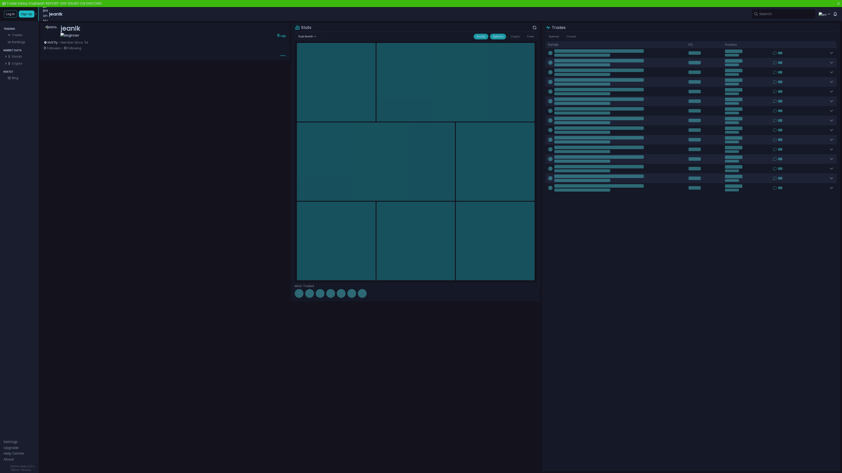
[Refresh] (534, 27)
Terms (15, 470)
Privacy (26, 470)
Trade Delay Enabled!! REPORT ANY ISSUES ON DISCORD (54, 3)
